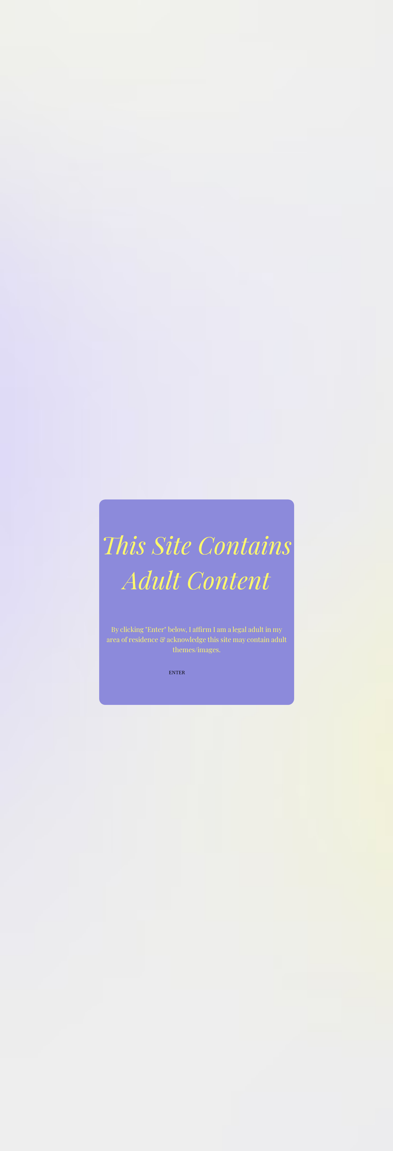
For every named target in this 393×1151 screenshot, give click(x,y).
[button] (196, 679)
